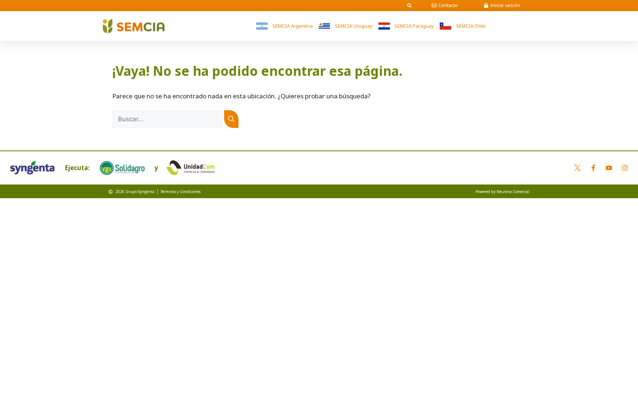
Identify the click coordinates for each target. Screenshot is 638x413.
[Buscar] (231, 119)
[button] (409, 5)
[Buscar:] (168, 119)
